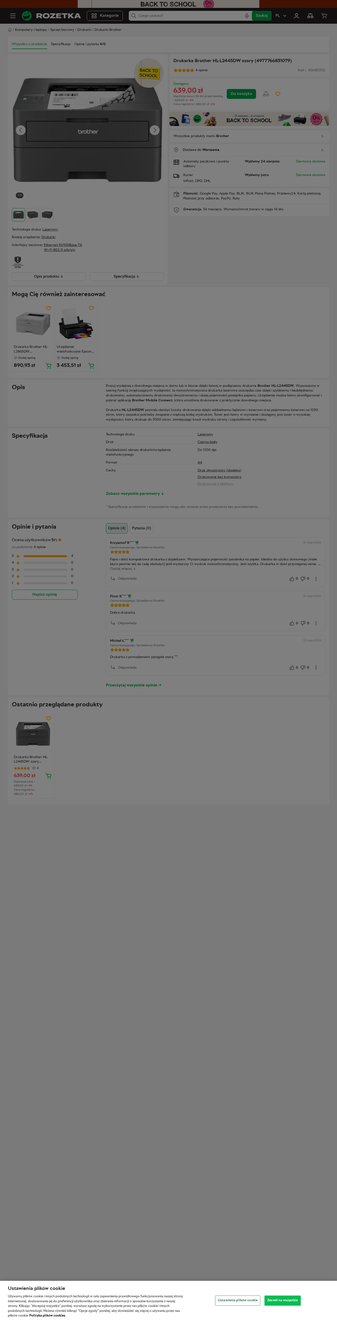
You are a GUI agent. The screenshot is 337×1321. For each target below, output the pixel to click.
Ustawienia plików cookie (238, 1300)
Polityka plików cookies (47, 1315)
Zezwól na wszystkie (282, 1300)
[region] (168, 1301)
